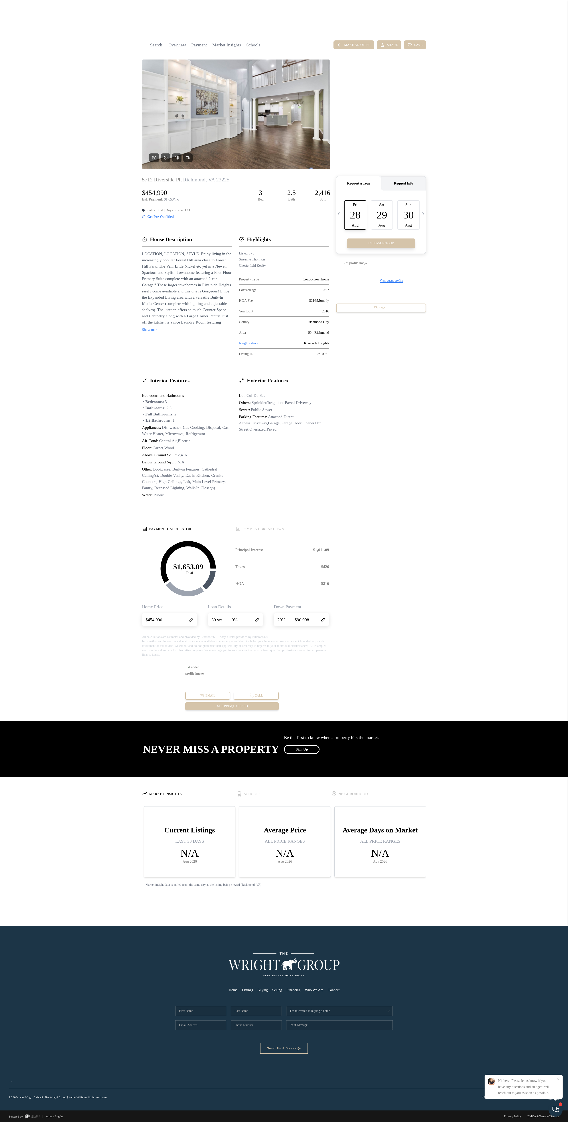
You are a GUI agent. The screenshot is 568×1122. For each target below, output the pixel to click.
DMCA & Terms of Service (543, 1116)
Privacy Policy (513, 1116)
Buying (262, 990)
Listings (247, 990)
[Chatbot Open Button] (555, 1109)
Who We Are (314, 990)
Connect (333, 990)
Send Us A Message (284, 1048)
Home (233, 990)
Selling (277, 990)
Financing (293, 990)
